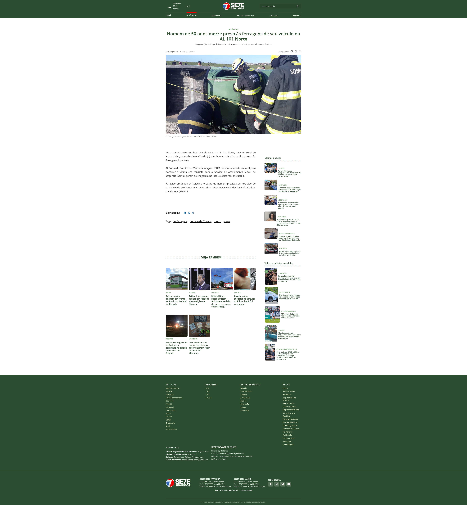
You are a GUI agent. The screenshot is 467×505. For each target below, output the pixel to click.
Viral (168, 426)
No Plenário (287, 432)
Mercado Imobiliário (291, 429)
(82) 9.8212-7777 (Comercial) (212, 484)
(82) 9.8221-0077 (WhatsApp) (246, 481)
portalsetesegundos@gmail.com (215, 486)
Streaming (245, 410)
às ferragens (180, 221)
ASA (207, 388)
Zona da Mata (171, 429)
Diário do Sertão (289, 406)
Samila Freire (288, 444)
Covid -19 (170, 401)
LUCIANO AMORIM (290, 419)
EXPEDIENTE (172, 447)
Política (169, 416)
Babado (244, 388)
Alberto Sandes (289, 391)
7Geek (285, 388)
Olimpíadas (170, 410)
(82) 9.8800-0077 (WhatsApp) (212, 481)
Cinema (244, 394)
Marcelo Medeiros (290, 422)
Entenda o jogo (289, 413)
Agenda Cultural (172, 388)
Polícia (168, 413)
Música (243, 401)
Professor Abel (289, 438)
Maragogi (170, 407)
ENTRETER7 (245, 398)
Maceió (169, 404)
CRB (207, 391)
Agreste (169, 391)
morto (217, 221)
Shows (243, 407)
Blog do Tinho (288, 403)
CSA (207, 394)
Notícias (190, 15)
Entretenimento (245, 15)
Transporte (170, 423)
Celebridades (246, 391)
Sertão (168, 420)
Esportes (215, 15)
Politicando (287, 435)
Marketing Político (290, 425)
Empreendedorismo (291, 410)
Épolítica (286, 416)
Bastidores (287, 394)
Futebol (209, 398)
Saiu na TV (245, 404)
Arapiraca (170, 394)
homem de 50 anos (200, 221)
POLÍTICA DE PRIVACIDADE (226, 490)
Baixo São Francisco (174, 398)
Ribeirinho (287, 441)
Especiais (274, 15)
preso (226, 221)
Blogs (296, 15)
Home (168, 15)
